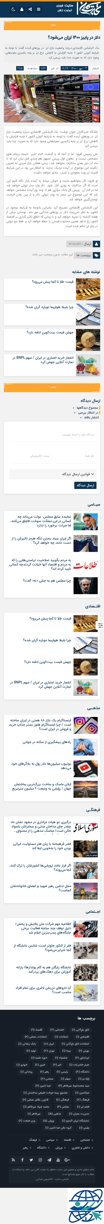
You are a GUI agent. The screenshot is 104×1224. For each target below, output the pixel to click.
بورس (84, 1051)
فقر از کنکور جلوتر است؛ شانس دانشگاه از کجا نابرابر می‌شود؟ (42, 948)
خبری (40, 1065)
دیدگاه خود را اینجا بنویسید (78, 434)
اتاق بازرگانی (80, 1030)
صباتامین (82, 1093)
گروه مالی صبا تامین (58, 1128)
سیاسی (47, 1079)
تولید (31, 1051)
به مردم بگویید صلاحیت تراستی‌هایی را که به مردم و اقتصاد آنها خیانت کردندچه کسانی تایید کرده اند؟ (40, 564)
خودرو (21, 1065)
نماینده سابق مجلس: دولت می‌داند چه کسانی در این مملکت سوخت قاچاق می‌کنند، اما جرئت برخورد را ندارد (40, 521)
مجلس (63, 1107)
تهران (49, 1051)
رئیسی (62, 1072)
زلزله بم (83, 1079)
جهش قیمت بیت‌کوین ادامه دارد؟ (50, 332)
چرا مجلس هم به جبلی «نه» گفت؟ (47, 580)
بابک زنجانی (27, 1044)
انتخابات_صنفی (36, 1037)
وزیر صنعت (27, 1121)
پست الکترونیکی (39, 455)
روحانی (26, 1072)
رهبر (44, 1072)
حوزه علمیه (39, 1058)
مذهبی (54, 1114)
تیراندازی (82, 1058)
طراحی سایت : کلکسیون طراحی (52, 1179)
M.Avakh (75, 244)
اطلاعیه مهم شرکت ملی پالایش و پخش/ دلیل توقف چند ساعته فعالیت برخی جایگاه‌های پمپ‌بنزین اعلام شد (43, 928)
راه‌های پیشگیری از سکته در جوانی (47, 742)
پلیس (84, 1128)
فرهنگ (83, 1100)
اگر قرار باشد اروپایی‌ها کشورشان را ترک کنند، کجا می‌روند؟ (40, 868)
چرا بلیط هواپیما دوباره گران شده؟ (49, 307)
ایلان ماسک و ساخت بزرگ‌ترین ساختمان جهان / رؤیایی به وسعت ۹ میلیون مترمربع (41, 786)
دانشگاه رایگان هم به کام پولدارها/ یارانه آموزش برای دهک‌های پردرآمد (43, 969)
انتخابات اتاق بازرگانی (75, 1044)
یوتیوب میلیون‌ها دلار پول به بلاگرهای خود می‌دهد (41, 766)
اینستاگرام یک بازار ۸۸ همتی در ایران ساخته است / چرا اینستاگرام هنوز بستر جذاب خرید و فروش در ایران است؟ (40, 725)
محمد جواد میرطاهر (36, 1107)
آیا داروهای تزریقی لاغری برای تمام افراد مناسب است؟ (43, 990)
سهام (65, 1079)
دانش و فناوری (81, 1147)
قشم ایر (83, 1107)
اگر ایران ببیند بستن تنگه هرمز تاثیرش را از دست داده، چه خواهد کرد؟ (41, 540)
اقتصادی (82, 1037)
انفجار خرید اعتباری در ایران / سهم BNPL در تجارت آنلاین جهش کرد (43, 360)
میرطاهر (34, 1114)
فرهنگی (62, 1100)
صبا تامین (43, 1086)
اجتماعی (57, 1030)
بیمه (66, 1051)
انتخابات (61, 1037)
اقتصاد (36, 1030)
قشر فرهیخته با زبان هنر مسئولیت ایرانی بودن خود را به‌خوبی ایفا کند (42, 846)
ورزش (48, 1121)
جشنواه (61, 1058)
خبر (57, 1065)
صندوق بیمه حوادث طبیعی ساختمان (45, 1093)
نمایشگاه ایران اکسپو (75, 1121)
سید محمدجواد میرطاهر (73, 1086)
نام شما (89, 455)
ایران (49, 1044)
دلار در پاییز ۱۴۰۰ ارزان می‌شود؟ (74, 37)
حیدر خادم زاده (79, 1065)
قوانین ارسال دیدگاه (76, 474)
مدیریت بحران (79, 1114)
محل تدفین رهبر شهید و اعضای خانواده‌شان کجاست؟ (40, 888)
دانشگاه (82, 1072)
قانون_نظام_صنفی (35, 1100)
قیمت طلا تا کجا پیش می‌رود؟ (53, 281)
